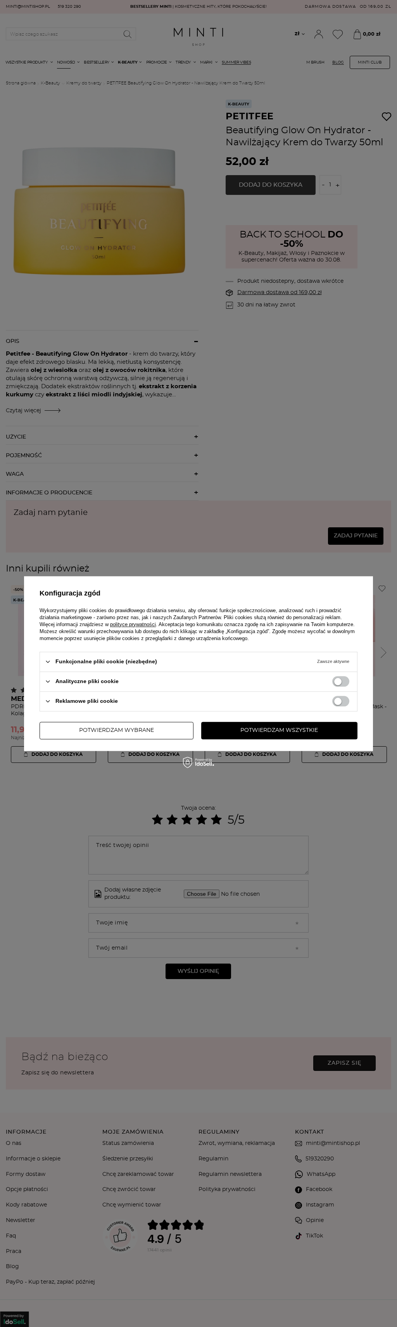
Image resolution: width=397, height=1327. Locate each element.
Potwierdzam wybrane (116, 730)
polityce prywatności (133, 624)
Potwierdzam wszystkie (279, 730)
